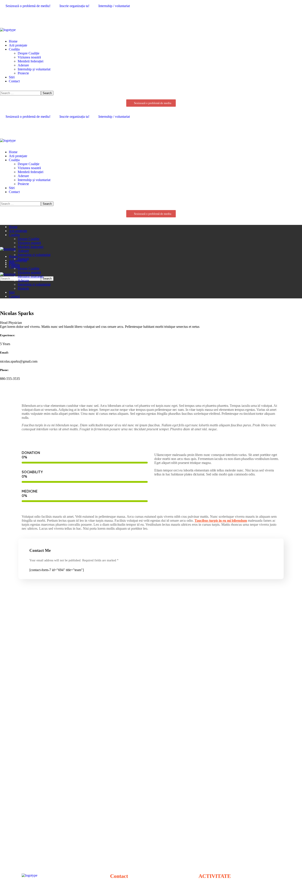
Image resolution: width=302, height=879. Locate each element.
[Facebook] (5, 17)
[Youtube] (16, 17)
